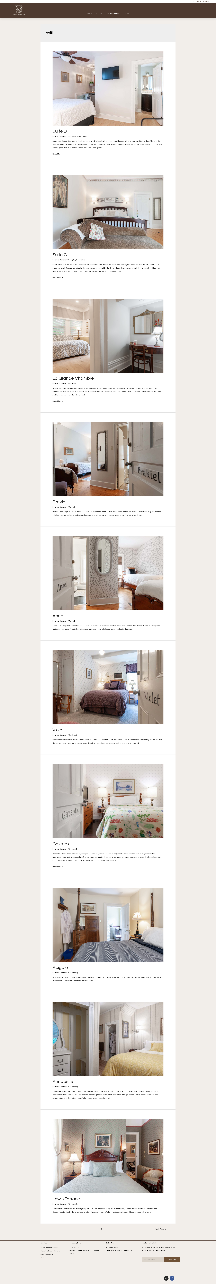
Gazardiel (62, 844)
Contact (126, 13)
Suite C (60, 254)
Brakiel (59, 502)
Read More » (58, 154)
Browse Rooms (113, 13)
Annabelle (63, 1081)
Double (72, 735)
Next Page (161, 1229)
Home (89, 13)
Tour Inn (99, 13)
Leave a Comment (60, 136)
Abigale (60, 967)
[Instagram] (166, 1278)
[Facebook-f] (172, 1278)
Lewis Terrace (66, 1199)
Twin (71, 507)
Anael (58, 616)
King (71, 260)
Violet (58, 730)
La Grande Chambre (73, 378)
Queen (72, 136)
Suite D (60, 131)
